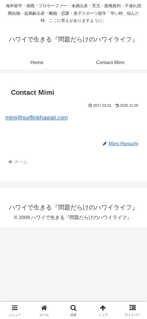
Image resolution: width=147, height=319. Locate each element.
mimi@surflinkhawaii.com (36, 117)
